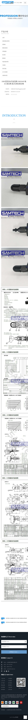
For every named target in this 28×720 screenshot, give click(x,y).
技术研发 (3, 687)
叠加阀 (3, 58)
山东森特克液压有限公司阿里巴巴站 (14, 709)
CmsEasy (3, 698)
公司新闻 (10, 678)
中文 (18, 2)
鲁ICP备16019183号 (15, 697)
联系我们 (10, 685)
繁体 (21, 2)
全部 (3, 37)
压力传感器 (4, 72)
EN (15, 2)
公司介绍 (3, 680)
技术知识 (10, 682)
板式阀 (3, 54)
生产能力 (3, 682)
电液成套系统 (5, 61)
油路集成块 (4, 75)
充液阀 (3, 65)
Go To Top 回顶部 (14, 717)
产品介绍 (3, 678)
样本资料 (3, 689)
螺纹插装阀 (4, 47)
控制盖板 (4, 51)
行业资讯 (10, 680)
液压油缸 (4, 68)
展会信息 (3, 685)
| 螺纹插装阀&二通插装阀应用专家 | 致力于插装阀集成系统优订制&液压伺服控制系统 (14, 696)
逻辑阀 (3, 44)
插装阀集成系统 (5, 41)
